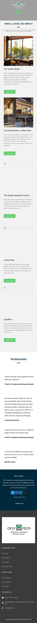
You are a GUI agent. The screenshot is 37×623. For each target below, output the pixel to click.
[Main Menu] (18, 12)
